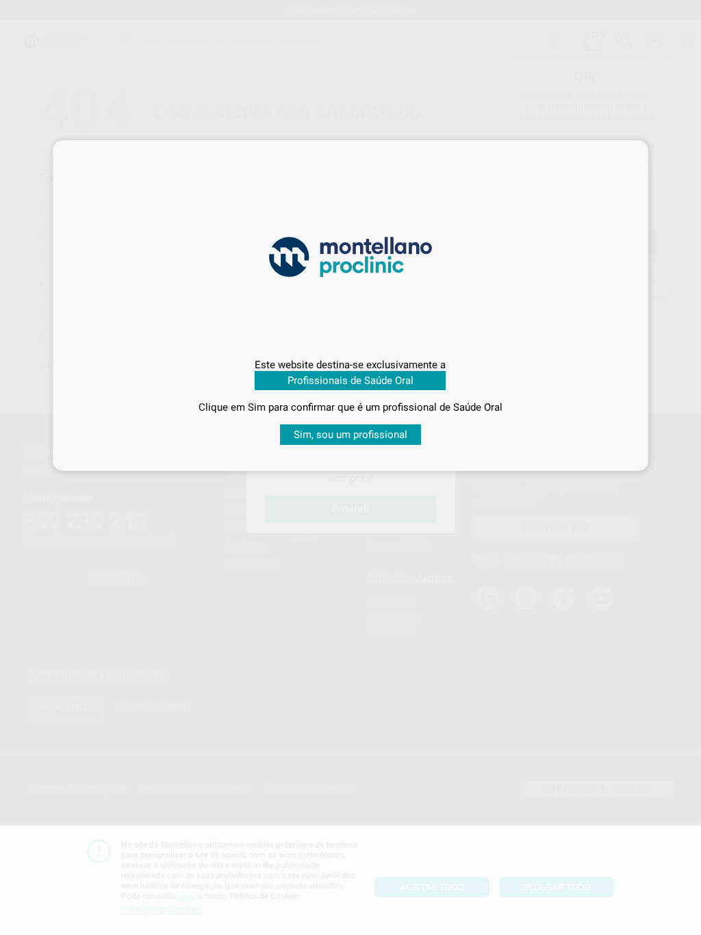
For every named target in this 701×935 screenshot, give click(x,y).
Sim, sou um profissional (350, 434)
